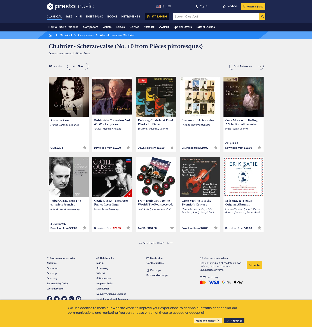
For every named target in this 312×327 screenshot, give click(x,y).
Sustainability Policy (57, 283)
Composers (90, 27)
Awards (164, 27)
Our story (52, 278)
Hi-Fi (79, 16)
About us (51, 263)
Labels (120, 27)
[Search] (262, 16)
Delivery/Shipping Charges (111, 293)
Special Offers (183, 27)
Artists (107, 27)
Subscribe (254, 265)
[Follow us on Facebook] (50, 298)
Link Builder (103, 288)
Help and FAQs (105, 283)
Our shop (52, 273)
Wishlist (232, 6)
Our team (52, 268)
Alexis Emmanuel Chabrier (117, 35)
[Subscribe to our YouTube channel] (79, 298)
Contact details (155, 263)
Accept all (236, 320)
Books (112, 16)
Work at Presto (55, 288)
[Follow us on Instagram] (72, 298)
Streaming (159, 16)
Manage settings (206, 320)
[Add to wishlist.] (84, 147)
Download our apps (157, 275)
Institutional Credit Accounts (112, 299)
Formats (149, 27)
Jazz (69, 16)
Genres (134, 27)
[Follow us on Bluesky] (65, 298)
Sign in (204, 6)
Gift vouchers (104, 278)
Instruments (130, 16)
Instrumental (66, 53)
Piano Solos (83, 53)
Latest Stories (206, 27)
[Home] (51, 35)
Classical (54, 16)
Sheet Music (95, 16)
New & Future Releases (63, 27)
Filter (81, 66)
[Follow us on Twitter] (57, 298)
